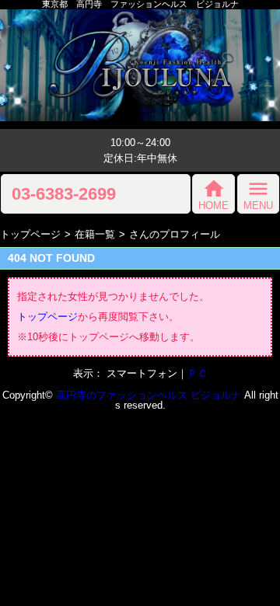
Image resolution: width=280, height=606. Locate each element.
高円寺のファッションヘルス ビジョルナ (148, 395)
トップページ (30, 234)
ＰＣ (197, 373)
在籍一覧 (95, 234)
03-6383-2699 (64, 194)
